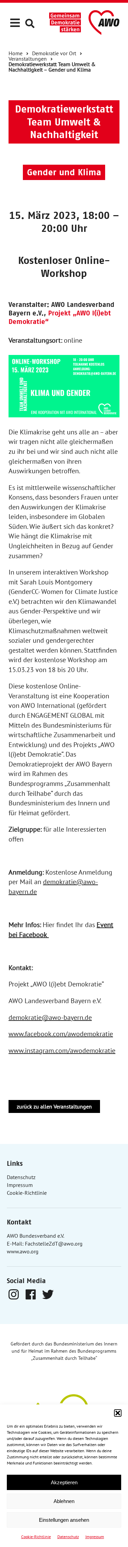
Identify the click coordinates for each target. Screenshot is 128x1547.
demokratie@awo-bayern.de (50, 1017)
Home (16, 53)
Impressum (94, 1536)
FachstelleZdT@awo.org (54, 1243)
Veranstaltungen (28, 58)
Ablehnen (64, 1501)
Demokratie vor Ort (54, 53)
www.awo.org (23, 1251)
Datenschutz (68, 1536)
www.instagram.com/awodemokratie (62, 1050)
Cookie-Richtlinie (36, 1536)
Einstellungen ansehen (64, 1520)
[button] (117, 1413)
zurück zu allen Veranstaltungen (54, 1106)
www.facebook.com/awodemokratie (61, 1033)
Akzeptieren (64, 1482)
